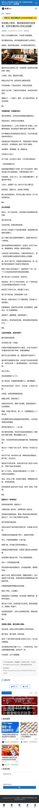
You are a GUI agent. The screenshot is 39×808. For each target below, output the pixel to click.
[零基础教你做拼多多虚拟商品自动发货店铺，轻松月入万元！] (10, 750)
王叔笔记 (4, 31)
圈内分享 (7, 680)
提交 (19, 787)
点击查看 (16, 4)
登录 (4, 784)
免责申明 (29, 798)
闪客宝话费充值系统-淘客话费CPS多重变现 (10, 736)
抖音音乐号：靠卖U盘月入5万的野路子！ (29, 736)
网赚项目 (26, 31)
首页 (3, 13)
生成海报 (7, 693)
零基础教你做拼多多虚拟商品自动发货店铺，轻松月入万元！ (9, 758)
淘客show (19, 798)
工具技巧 (5, 724)
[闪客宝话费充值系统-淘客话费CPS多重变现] (10, 727)
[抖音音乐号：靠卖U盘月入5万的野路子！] (29, 727)
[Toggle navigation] (36, 8)
